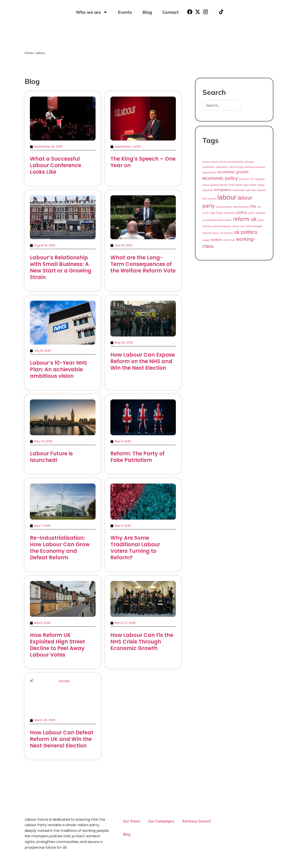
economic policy (220, 178)
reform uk (245, 219)
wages (206, 240)
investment (239, 190)
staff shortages (253, 226)
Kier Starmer (209, 198)
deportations (209, 172)
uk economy (226, 233)
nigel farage (216, 213)
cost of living (236, 167)
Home (29, 53)
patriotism (229, 213)
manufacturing (241, 206)
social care (238, 226)
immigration (222, 190)
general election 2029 (222, 185)
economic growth (233, 172)
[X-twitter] (197, 11)
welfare (216, 240)
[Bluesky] (213, 11)
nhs (253, 206)
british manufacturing (231, 161)
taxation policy (210, 233)
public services (256, 213)
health (238, 185)
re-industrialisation (213, 220)
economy (244, 179)
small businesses (221, 226)
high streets (250, 185)
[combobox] (221, 105)
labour (226, 197)
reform (228, 220)
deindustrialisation (254, 167)
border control (210, 161)
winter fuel (229, 240)
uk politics (245, 232)
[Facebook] (189, 11)
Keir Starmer (258, 190)
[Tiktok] (221, 11)
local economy (224, 206)
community (222, 167)
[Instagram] (205, 11)
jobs (248, 190)
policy (241, 212)
